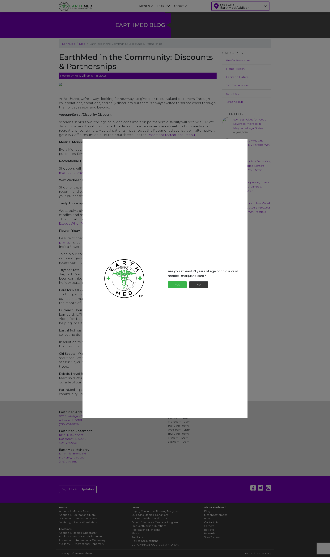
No (199, 284)
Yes (177, 284)
